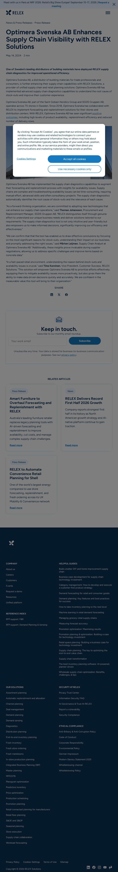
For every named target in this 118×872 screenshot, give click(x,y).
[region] (59, 150)
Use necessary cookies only (74, 169)
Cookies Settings (26, 158)
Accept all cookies (74, 159)
